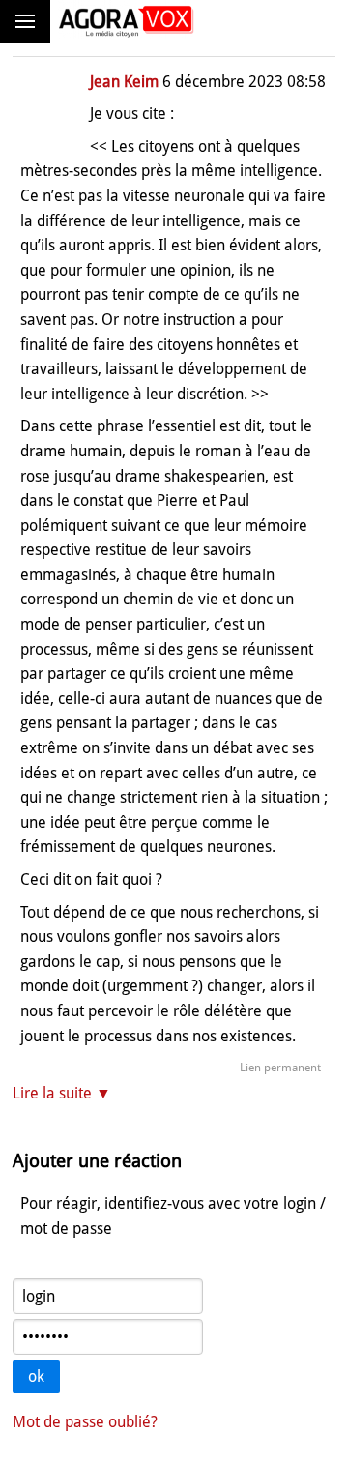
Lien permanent (280, 1067)
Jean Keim (124, 82)
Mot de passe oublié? (85, 1422)
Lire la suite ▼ (62, 1093)
